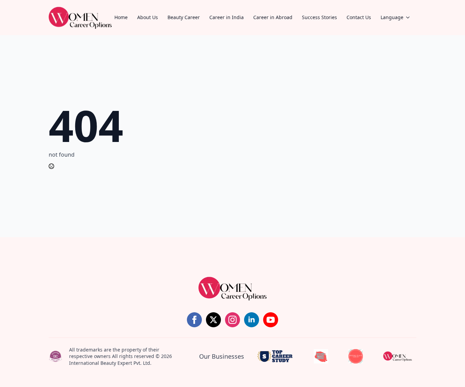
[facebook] (194, 319)
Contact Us (359, 17)
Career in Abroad (272, 17)
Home (121, 17)
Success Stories (319, 17)
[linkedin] (251, 319)
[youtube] (270, 319)
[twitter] (213, 319)
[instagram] (232, 319)
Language (392, 17)
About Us (147, 17)
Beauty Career (183, 17)
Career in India (226, 17)
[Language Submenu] (409, 17)
